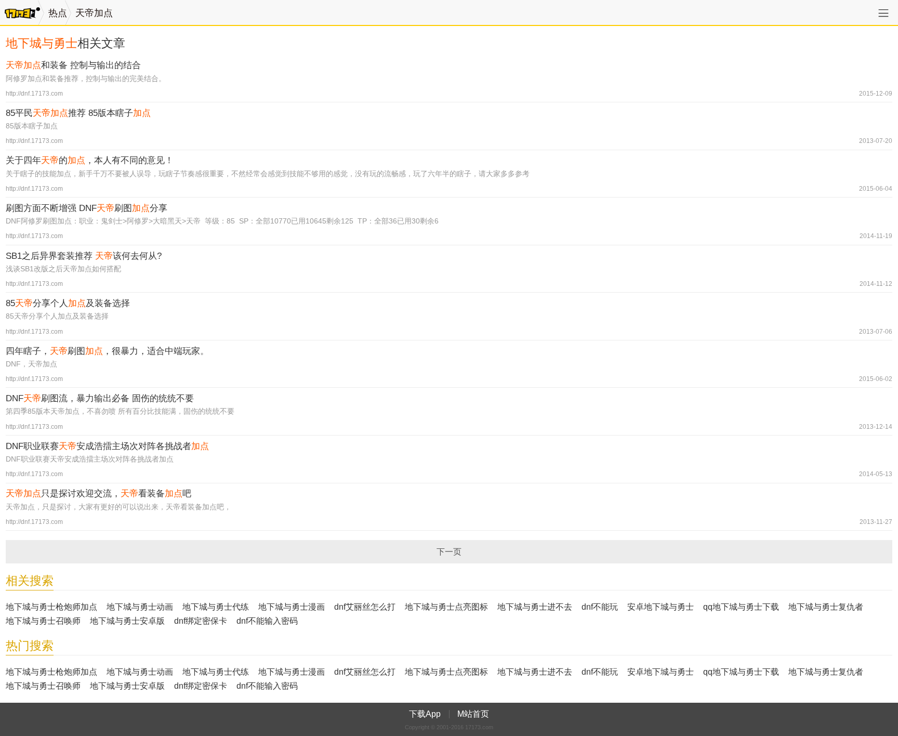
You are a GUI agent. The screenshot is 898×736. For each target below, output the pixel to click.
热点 (57, 13)
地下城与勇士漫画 (291, 606)
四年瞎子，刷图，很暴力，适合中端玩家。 (107, 351)
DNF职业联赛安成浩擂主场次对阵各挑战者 (107, 446)
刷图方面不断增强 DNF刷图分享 (86, 208)
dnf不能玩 (600, 606)
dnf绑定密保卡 (200, 620)
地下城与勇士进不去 (534, 606)
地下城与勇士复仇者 (825, 606)
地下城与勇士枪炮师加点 (51, 606)
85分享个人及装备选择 (68, 303)
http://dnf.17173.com (34, 93)
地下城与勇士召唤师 (43, 620)
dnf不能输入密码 (267, 620)
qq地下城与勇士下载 (741, 606)
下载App (425, 713)
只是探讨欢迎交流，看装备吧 (98, 493)
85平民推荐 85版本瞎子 (78, 113)
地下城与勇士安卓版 (127, 620)
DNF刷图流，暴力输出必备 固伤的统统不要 (100, 398)
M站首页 (473, 713)
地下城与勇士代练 (215, 606)
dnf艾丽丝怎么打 (364, 606)
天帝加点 (94, 13)
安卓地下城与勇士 (660, 606)
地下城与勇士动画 (140, 606)
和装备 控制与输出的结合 (73, 65)
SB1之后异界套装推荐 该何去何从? (84, 256)
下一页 (449, 551)
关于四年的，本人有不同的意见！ (90, 160)
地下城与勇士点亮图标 (446, 606)
